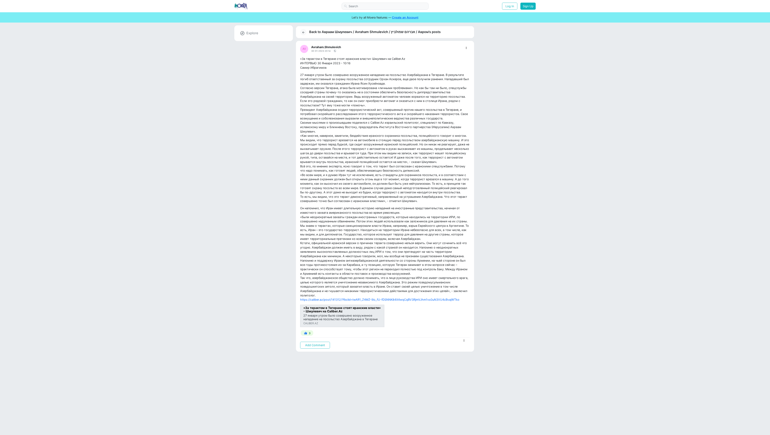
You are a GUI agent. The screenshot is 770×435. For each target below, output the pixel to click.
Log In (509, 6)
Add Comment (315, 345)
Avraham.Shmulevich (326, 47)
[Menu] (466, 48)
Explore (252, 33)
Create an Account (405, 17)
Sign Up (528, 6)
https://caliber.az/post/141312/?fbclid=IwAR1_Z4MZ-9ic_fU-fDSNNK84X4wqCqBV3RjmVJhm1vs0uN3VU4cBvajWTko (379, 299)
